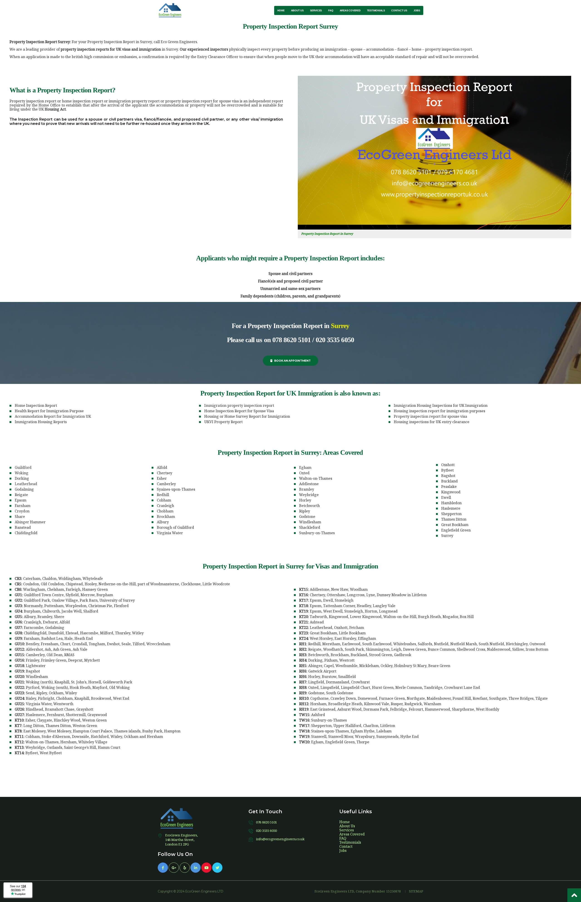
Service (346, 830)
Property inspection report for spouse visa (430, 416)
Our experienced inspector (204, 49)
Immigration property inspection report (239, 405)
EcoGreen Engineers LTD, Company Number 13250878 (358, 891)
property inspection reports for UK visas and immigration (111, 49)
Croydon (22, 511)
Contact (345, 846)
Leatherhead (26, 483)
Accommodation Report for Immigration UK (53, 416)
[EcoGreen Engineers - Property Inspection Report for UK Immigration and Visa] (171, 10)
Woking (21, 472)
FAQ (342, 838)
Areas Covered (352, 834)
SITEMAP (416, 891)
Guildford (23, 467)
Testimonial (350, 842)
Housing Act (55, 109)
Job (343, 850)
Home (344, 821)
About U (347, 825)
